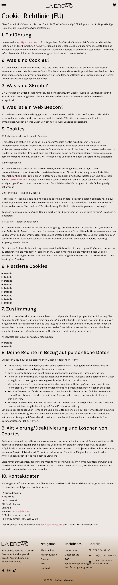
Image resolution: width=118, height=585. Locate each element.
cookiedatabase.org (51, 524)
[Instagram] (9, 570)
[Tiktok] (14, 570)
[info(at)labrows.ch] (90, 555)
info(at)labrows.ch (104, 555)
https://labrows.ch (30, 42)
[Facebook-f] (3, 570)
